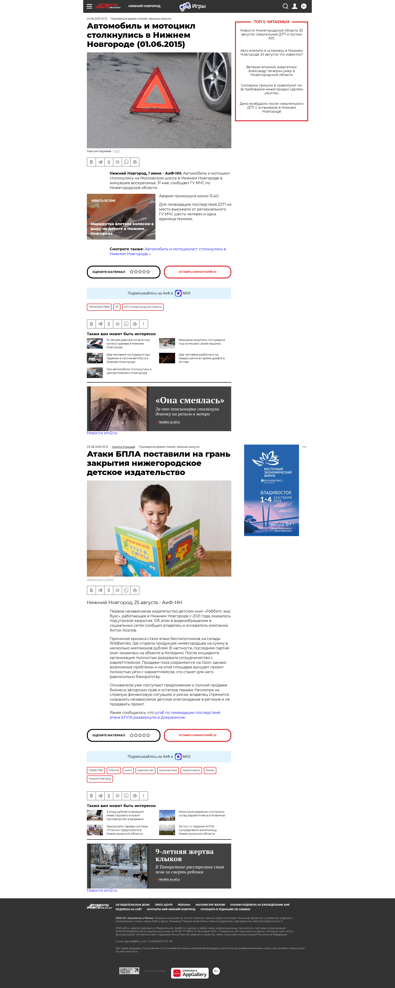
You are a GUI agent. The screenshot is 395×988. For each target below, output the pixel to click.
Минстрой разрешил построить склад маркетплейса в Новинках (202, 813)
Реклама (184, 904)
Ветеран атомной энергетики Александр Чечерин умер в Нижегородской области (271, 71)
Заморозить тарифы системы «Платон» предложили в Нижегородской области (127, 830)
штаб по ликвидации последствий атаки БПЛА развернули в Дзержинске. (165, 715)
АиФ (116, 151)
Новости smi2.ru (102, 433)
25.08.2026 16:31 (97, 446)
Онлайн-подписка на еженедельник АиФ (260, 904)
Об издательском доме (133, 904)
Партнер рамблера (155, 970)
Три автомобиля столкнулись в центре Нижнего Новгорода (129, 371)
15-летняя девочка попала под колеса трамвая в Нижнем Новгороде (128, 343)
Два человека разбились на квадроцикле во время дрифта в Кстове (202, 358)
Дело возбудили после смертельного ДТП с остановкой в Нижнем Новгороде (272, 107)
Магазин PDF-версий (210, 904)
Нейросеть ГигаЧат (100, 579)
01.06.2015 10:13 (97, 18)
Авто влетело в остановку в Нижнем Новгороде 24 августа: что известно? (271, 53)
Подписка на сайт (129, 909)
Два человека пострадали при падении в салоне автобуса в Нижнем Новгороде (128, 358)
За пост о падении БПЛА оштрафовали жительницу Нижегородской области (198, 830)
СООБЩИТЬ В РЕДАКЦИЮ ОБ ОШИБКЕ (225, 909)
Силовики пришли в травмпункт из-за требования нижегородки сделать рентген (271, 89)
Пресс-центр (164, 904)
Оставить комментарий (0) (197, 271)
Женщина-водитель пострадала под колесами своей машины (202, 341)
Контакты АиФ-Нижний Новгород (171, 909)
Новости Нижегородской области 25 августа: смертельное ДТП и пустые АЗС (271, 34)
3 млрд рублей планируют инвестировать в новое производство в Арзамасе (125, 815)
